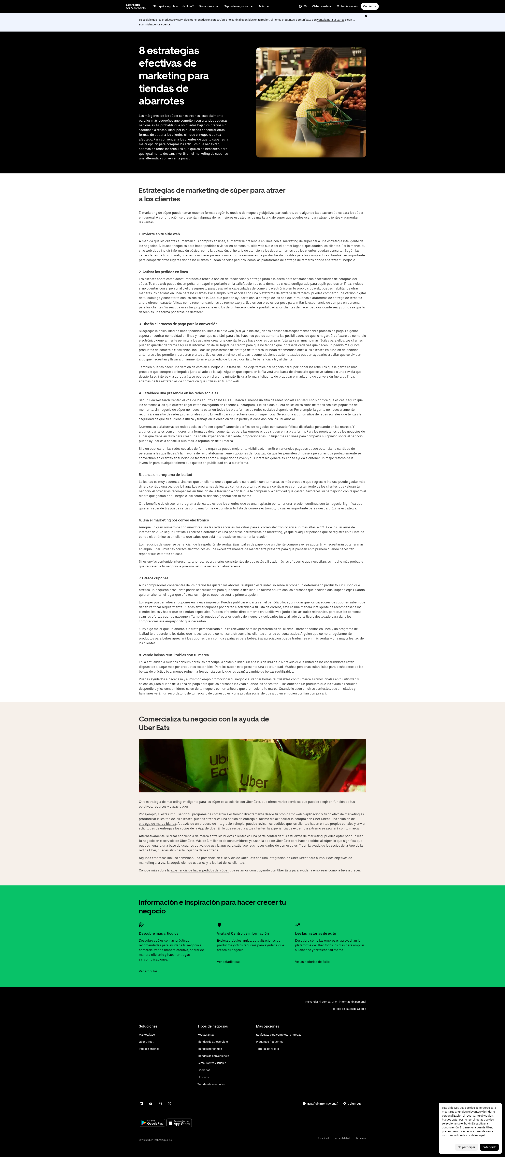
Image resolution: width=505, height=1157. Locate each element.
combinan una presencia (197, 858)
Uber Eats (253, 802)
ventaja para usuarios (330, 19)
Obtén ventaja (321, 6)
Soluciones (206, 6)
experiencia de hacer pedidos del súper (199, 870)
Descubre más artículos (158, 933)
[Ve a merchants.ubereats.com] (136, 6)
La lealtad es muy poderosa (159, 482)
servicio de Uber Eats (178, 841)
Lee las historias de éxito (315, 933)
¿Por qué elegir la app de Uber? (173, 6)
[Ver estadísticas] (219, 924)
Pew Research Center (165, 400)
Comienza (369, 6)
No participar (466, 1147)
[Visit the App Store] (179, 1123)
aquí (482, 1135)
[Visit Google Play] (152, 1123)
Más (262, 6)
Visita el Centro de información (243, 933)
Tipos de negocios (236, 6)
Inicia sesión (349, 6)
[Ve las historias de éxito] (297, 924)
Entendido (489, 1147)
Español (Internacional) (322, 1103)
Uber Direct (321, 819)
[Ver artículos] (141, 924)
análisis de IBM (262, 662)
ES (305, 6)
